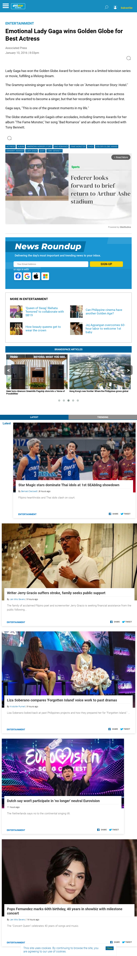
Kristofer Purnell (17, 706)
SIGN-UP (106, 264)
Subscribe (127, 7)
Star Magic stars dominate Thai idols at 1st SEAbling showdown (68, 485)
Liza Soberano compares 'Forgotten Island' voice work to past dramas (62, 700)
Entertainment (19, 23)
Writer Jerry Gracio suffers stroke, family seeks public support (56, 593)
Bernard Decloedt (29, 491)
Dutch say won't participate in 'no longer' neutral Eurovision (53, 801)
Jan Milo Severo (17, 599)
